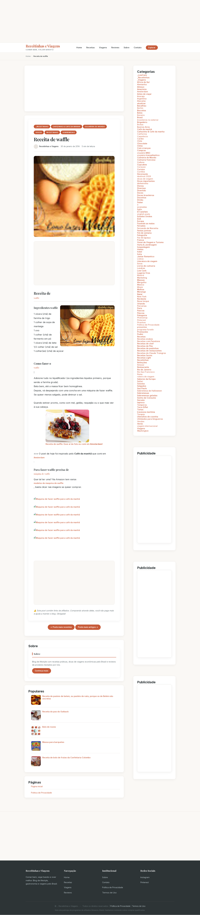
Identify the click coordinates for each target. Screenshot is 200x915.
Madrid (140, 275)
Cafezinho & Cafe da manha (150, 131)
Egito (139, 209)
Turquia (141, 414)
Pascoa (140, 310)
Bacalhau (141, 106)
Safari (140, 381)
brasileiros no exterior (148, 120)
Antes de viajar (144, 94)
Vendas (140, 421)
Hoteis (140, 249)
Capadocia (142, 136)
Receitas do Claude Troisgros (151, 353)
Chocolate (142, 143)
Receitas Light (144, 358)
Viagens (103, 47)
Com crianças (144, 148)
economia (142, 207)
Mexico (140, 285)
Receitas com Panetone (148, 341)
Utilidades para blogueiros (150, 419)
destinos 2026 (144, 176)
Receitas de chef (145, 343)
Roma (139, 374)
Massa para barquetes (53, 742)
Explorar (151, 47)
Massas (141, 280)
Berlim (140, 108)
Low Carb (141, 270)
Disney (140, 186)
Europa (140, 221)
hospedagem (143, 247)
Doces (140, 193)
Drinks (140, 200)
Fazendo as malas (146, 223)
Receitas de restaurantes (149, 350)
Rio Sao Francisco (146, 372)
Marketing (142, 278)
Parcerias (142, 306)
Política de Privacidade (112, 887)
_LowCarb (142, 75)
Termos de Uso (109, 892)
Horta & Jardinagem (147, 245)
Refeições (142, 362)
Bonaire (141, 115)
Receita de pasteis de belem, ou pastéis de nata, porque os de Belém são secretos (77, 697)
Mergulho (141, 282)
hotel (139, 252)
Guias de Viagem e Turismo (150, 242)
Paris (139, 308)
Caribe (140, 139)
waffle (36, 298)
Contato (137, 47)
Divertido (141, 190)
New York (141, 296)
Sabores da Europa (146, 379)
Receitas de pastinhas (148, 348)
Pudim (140, 334)
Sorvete (141, 400)
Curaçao (141, 167)
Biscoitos (141, 110)
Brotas (140, 124)
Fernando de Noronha (147, 228)
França (140, 240)
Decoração (142, 174)
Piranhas (141, 322)
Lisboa (140, 259)
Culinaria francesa (146, 160)
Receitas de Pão (145, 346)
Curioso (141, 169)
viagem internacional (147, 426)
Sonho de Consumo (146, 398)
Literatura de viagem (147, 261)
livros (139, 263)
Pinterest (141, 320)
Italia (139, 254)
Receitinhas (143, 360)
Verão (140, 424)
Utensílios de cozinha (147, 416)
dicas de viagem (145, 179)
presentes (142, 327)
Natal (139, 294)
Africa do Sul (143, 82)
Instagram (145, 877)
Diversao (141, 188)
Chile (139, 141)
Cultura (140, 162)
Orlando (141, 303)
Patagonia (142, 315)
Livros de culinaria (146, 266)
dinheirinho (142, 183)
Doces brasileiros (145, 195)
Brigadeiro (142, 122)
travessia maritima (146, 412)
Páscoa (140, 313)
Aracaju (141, 96)
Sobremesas (143, 393)
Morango (141, 292)
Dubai (140, 202)
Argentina (142, 98)
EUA (139, 219)
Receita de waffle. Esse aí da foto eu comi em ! (74, 444)
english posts (143, 214)
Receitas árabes (145, 339)
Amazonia (142, 89)
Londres (141, 268)
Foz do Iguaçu (144, 237)
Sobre (126, 47)
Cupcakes (142, 164)
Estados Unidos (144, 216)
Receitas (90, 47)
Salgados (141, 386)
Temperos (142, 405)
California (142, 134)
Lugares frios (143, 273)
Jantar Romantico (145, 256)
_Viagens (141, 80)
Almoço (140, 87)
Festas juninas (144, 230)
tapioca (140, 402)
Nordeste (141, 299)
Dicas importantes (146, 181)
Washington (143, 431)
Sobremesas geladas (147, 395)
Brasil (140, 117)
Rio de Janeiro (144, 369)
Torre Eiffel (142, 407)
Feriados (141, 226)
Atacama (141, 101)
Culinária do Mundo (146, 157)
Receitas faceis (144, 355)
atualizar (141, 103)
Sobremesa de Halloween (149, 391)
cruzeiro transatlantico (148, 155)
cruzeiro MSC (143, 153)
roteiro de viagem (145, 376)
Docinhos (141, 197)
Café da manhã (144, 129)
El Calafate (142, 212)
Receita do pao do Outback (55, 711)
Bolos (139, 113)
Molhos (140, 289)
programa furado (145, 329)
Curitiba (141, 172)
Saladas (141, 383)
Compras (141, 150)
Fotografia (142, 235)
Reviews (115, 47)
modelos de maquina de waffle (48, 483)
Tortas (140, 409)
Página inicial (37, 786)
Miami (140, 287)
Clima (140, 146)
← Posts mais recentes (61, 627)
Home (79, 47)
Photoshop (142, 317)
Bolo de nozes (49, 727)
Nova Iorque (143, 301)
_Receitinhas (143, 77)
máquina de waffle (42, 473)
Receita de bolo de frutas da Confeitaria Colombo (66, 757)
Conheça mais (41, 671)
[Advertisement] (100, 21)
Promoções (142, 332)
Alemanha (142, 84)
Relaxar (140, 365)
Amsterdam (39, 457)
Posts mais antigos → (88, 627)
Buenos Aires (143, 127)
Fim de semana (144, 233)
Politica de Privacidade (41, 793)
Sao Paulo (142, 388)
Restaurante (143, 367)
